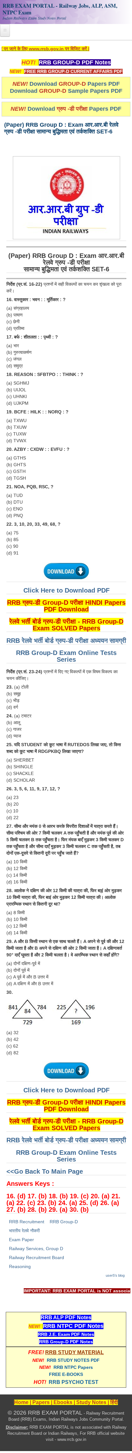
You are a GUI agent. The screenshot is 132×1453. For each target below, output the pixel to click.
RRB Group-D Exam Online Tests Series (66, 656)
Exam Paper (21, 1239)
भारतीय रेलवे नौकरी (24, 1230)
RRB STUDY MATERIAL (74, 1352)
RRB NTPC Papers (73, 1367)
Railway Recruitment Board (36, 1257)
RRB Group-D (64, 1221)
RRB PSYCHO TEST (73, 1382)
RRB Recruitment (26, 1221)
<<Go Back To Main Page (44, 1171)
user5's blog (115, 1275)
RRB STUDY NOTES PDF (73, 1360)
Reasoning (20, 1266)
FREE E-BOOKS (66, 1374)
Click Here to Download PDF (66, 590)
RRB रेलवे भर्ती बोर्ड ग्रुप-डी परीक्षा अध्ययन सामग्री (66, 640)
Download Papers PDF (74, 84)
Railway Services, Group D (36, 1248)
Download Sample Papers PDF (66, 91)
